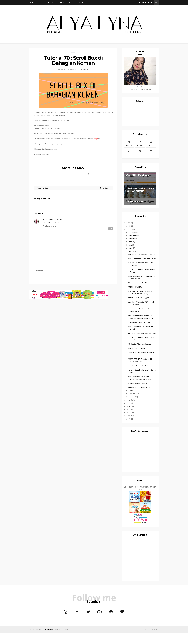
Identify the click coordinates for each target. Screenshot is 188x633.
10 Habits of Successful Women (140, 344)
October (132, 232)
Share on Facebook (55, 174)
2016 (128, 400)
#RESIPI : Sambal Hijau (136, 348)
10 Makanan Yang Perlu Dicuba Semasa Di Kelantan (139, 189)
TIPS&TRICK (70, 2)
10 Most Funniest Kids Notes (139, 283)
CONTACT (81, 2)
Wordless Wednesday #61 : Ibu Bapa (142, 333)
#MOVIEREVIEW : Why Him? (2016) (142, 258)
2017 (128, 229)
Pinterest (140, 154)
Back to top (151, 630)
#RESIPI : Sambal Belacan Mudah (140, 387)
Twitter (151, 145)
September (133, 235)
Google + (129, 154)
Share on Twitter (77, 174)
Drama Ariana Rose (134, 201)
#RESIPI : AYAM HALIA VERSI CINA (142, 254)
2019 (128, 223)
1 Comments (83, 69)
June (130, 245)
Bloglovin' (151, 154)
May (130, 248)
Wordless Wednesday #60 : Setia (140, 366)
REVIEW (50, 2)
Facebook (140, 145)
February (132, 394)
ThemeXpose (49, 629)
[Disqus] (73, 327)
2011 (128, 416)
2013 (128, 409)
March (131, 390)
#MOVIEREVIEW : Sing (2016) (139, 298)
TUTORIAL (41, 2)
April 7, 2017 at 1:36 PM (50, 222)
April (130, 251)
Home (31, 2)
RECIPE (59, 2)
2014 (128, 406)
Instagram (129, 145)
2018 (128, 226)
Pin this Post (96, 174)
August (131, 238)
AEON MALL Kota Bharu (137, 175)
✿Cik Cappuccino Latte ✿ (55, 219)
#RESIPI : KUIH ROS (136, 287)
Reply (110, 228)
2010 (128, 419)
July (130, 242)
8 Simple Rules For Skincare (138, 383)
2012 (128, 413)
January (131, 397)
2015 (128, 403)
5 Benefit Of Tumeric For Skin (139, 322)
